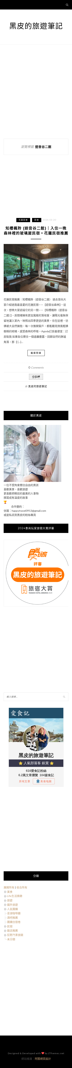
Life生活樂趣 (14, 895)
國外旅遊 (12, 904)
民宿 (36, 220)
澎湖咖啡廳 (14, 913)
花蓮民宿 (23, 220)
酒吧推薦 (12, 917)
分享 (34, 377)
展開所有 (9, 887)
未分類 (11, 939)
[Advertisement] (36, 91)
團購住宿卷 (14, 922)
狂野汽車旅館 (15, 934)
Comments (36, 367)
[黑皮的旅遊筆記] (32, 480)
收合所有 (22, 887)
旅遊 (9, 900)
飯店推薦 (12, 930)
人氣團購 (12, 909)
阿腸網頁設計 (43, 1058)
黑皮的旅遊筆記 (36, 25)
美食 (9, 891)
